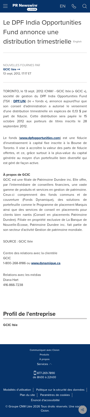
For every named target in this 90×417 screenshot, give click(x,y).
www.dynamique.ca (45, 263)
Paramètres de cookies (55, 395)
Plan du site (27, 395)
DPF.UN (19, 101)
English (77, 41)
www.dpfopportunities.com (40, 137)
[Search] (84, 6)
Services (43, 364)
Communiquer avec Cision (44, 350)
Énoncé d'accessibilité (45, 400)
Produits (44, 354)
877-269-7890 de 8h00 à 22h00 (44, 375)
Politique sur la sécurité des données (60, 390)
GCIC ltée (10, 324)
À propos (44, 359)
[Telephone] (74, 6)
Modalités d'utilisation (17, 390)
